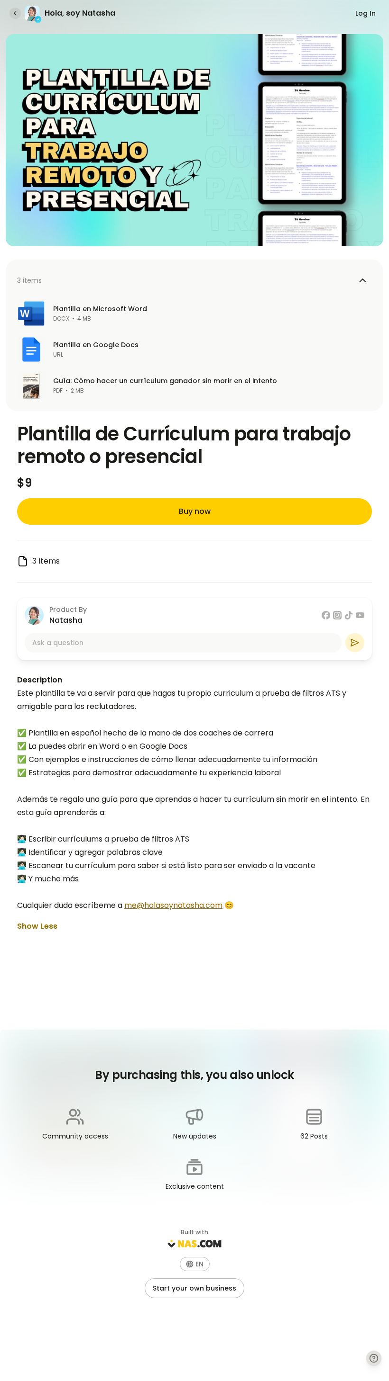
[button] (195, 1264)
